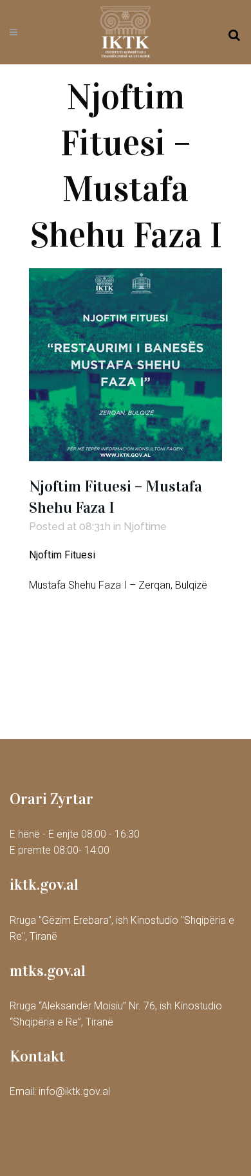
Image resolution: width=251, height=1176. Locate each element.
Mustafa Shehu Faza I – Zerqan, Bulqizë (118, 585)
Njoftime (145, 526)
